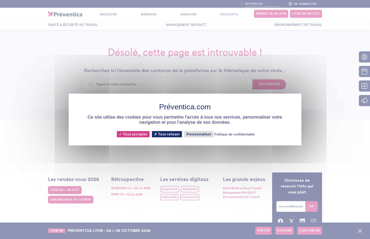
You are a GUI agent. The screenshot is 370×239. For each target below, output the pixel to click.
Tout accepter (134, 134)
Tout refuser (168, 134)
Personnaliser (198, 134)
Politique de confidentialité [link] (234, 134)
